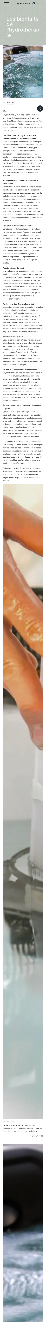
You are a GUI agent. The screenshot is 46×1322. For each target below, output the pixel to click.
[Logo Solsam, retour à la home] (23, 4)
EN (37, 4)
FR (41, 4)
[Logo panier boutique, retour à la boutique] (33, 4)
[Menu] (6, 3)
